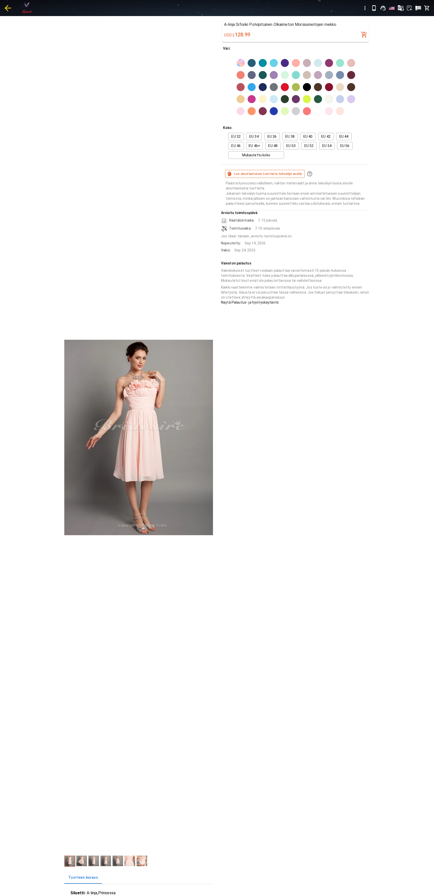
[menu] (365, 8)
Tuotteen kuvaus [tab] (83, 877)
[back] (8, 8)
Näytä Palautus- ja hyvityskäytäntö (250, 302)
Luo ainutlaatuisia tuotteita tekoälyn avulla (268, 174)
